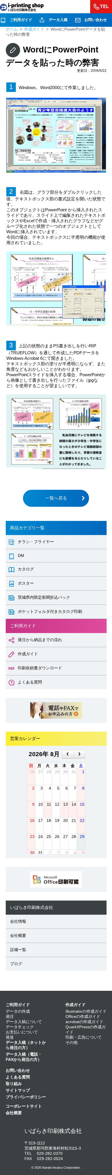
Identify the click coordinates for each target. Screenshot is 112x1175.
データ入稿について (24, 1022)
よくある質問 (18, 1077)
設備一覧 (18, 950)
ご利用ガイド (21, 20)
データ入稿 (58, 20)
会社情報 (18, 921)
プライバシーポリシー (26, 1097)
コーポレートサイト (24, 1106)
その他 (71, 1042)
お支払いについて (22, 1032)
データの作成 (18, 1011)
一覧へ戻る (56, 498)
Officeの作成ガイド (82, 1016)
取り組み (14, 1084)
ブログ (16, 964)
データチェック (20, 1027)
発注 (10, 1016)
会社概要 (18, 935)
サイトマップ (18, 1090)
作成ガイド (75, 1005)
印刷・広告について (83, 1037)
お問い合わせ (95, 20)
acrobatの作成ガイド (84, 1022)
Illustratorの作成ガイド (86, 1011)
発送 (10, 1037)
